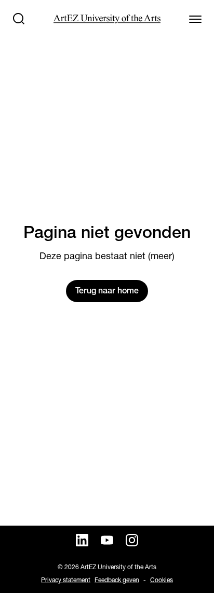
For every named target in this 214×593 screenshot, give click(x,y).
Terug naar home (107, 290)
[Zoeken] (18, 18)
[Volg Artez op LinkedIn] (82, 540)
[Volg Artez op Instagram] (132, 540)
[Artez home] (107, 19)
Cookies (161, 579)
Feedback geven (117, 579)
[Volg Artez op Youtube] (107, 540)
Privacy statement (65, 579)
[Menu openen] (195, 18)
